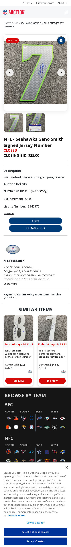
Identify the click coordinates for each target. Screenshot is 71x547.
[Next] (61, 72)
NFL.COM (27, 3)
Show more (9, 213)
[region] (35, 504)
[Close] (67, 467)
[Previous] (10, 72)
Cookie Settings (35, 522)
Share (35, 220)
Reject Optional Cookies (36, 532)
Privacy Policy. (16, 515)
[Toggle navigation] (66, 12)
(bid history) (39, 191)
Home (8, 23)
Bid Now (18, 380)
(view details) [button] (11, 297)
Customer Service (45, 3)
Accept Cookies (35, 541)
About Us (62, 3)
